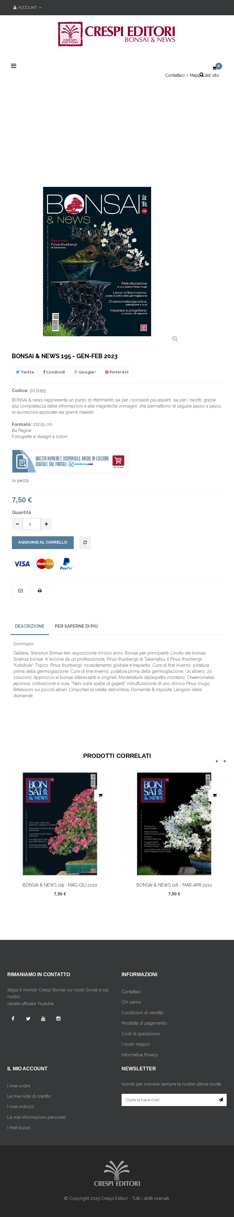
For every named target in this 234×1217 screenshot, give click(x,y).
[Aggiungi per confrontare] (85, 542)
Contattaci (175, 75)
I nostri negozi (136, 1044)
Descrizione (29, 626)
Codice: (20, 390)
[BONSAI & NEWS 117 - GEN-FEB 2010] (60, 774)
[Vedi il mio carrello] (214, 68)
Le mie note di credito (29, 1096)
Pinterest (118, 372)
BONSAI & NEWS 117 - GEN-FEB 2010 (60, 785)
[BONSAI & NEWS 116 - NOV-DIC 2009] (175, 823)
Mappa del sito (204, 75)
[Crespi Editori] (117, 37)
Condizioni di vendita (142, 1012)
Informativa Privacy (140, 1054)
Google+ (87, 372)
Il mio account (27, 1068)
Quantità (21, 512)
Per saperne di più (76, 626)
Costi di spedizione (141, 1033)
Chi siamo (131, 1002)
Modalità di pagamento (144, 1023)
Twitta (27, 372)
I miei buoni (18, 1127)
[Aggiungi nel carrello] (101, 796)
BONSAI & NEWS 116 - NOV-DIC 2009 (174, 885)
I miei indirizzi (20, 1106)
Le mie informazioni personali (36, 1117)
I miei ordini (18, 1085)
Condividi (55, 372)
